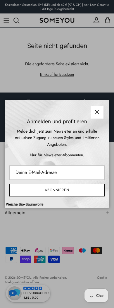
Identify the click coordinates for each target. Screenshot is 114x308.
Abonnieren (57, 190)
